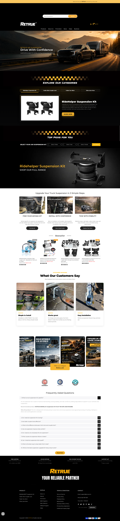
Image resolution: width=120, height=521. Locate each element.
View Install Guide (60, 228)
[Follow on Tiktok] (91, 504)
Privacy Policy (60, 496)
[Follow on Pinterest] (86, 504)
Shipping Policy (61, 499)
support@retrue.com (86, 494)
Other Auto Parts (23, 501)
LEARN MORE (68, 114)
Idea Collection (43, 503)
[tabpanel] (60, 108)
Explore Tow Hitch (87, 228)
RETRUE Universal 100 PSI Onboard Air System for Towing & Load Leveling (48, 259)
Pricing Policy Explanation (63, 506)
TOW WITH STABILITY (87, 216)
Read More (60, 452)
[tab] (29, 90)
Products (43, 29)
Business (76, 29)
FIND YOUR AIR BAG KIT (32, 216)
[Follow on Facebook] (78, 504)
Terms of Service (61, 494)
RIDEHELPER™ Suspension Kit (26, 494)
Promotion (58, 29)
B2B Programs (43, 501)
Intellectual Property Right (63, 508)
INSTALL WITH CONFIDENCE (60, 216)
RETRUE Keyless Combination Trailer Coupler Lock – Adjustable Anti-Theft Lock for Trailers (28, 260)
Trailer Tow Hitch (23, 499)
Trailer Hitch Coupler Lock (25, 496)
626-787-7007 (84, 497)
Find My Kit (32, 228)
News (65, 29)
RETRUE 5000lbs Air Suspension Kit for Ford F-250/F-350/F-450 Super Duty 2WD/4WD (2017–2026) (70, 260)
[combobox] (54, 144)
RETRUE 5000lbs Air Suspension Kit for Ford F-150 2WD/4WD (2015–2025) (91, 259)
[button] (22, 264)
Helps (70, 29)
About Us (50, 29)
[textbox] (54, 144)
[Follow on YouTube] (89, 504)
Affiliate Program (44, 505)
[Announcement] (65, 1)
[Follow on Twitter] (81, 504)
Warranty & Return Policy (63, 503)
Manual (42, 496)
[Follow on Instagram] (83, 504)
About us (42, 494)
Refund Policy (60, 501)
